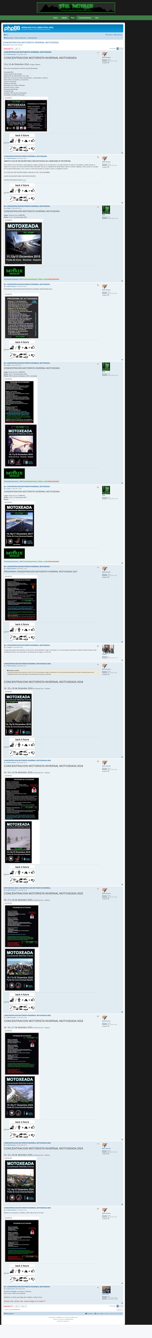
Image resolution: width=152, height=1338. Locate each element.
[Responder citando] (98, 52)
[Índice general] (12, 28)
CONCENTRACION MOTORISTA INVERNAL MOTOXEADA (31, 42)
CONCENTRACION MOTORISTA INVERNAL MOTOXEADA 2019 (27, 760)
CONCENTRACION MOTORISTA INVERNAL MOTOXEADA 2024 (27, 1143)
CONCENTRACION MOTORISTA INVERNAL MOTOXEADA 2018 (27, 664)
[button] (122, 48)
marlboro (104, 654)
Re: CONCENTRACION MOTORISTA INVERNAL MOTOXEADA (27, 206)
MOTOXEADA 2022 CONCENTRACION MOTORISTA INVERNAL (27, 888)
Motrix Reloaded (18, 45)
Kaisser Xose (105, 1294)
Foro (72, 18)
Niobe (12, 45)
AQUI (24, 180)
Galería (64, 18)
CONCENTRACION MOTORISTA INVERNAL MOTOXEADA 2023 (27, 1015)
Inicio (55, 18)
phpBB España (69, 1319)
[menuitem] (6, 35)
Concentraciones (85, 18)
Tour (97, 18)
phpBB (58, 1317)
